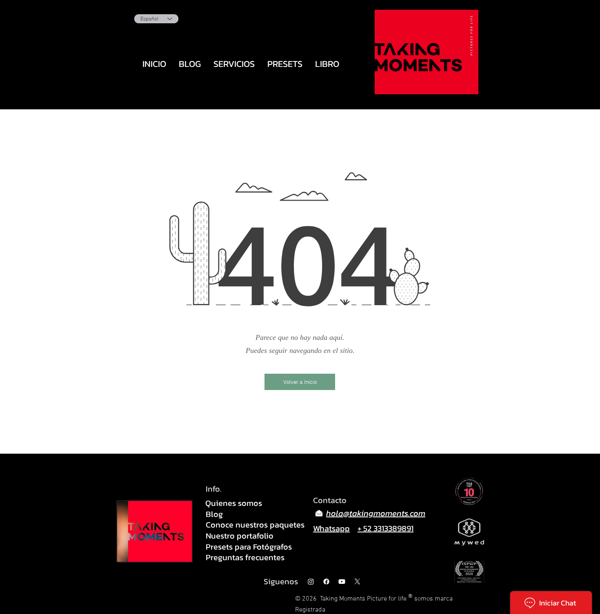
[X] (357, 581)
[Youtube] (342, 581)
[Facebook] (326, 581)
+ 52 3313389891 (385, 528)
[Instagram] (311, 581)
